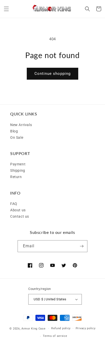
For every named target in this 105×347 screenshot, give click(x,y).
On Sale (16, 137)
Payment (17, 164)
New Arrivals (21, 125)
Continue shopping (52, 73)
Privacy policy (86, 328)
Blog (14, 131)
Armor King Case (33, 328)
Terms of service (55, 336)
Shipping (17, 170)
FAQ (13, 204)
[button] (6, 8)
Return (16, 177)
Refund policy (61, 328)
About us (18, 210)
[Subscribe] (81, 246)
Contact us (19, 216)
